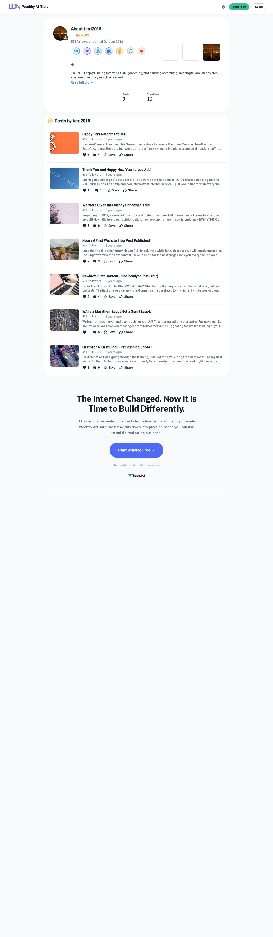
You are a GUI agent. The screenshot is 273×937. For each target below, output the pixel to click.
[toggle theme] (223, 6)
